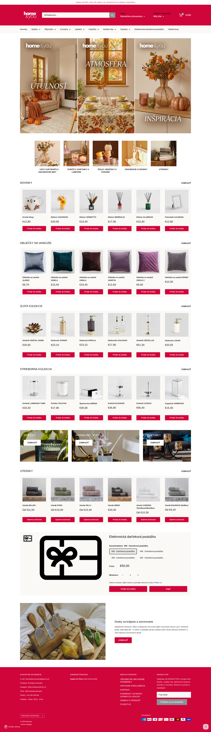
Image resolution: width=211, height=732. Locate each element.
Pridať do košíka (34, 229)
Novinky (23, 29)
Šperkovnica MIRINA (88, 403)
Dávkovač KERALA (87, 340)
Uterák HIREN (114, 505)
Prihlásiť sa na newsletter (171, 702)
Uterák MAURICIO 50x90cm (176, 505)
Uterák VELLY (85, 505)
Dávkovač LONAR (172, 340)
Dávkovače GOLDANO (117, 340)
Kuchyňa (64, 29)
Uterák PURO (56, 505)
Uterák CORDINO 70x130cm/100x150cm (145, 506)
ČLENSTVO (125, 704)
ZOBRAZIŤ (186, 183)
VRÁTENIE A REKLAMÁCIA (132, 686)
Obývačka (49, 29)
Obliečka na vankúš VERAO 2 (144, 278)
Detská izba (108, 29)
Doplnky (124, 29)
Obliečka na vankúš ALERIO (30, 278)
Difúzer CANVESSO (59, 217)
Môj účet (157, 16)
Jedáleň (78, 29)
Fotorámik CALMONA (174, 217)
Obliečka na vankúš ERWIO (176, 277)
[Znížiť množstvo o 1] (122, 575)
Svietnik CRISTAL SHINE (33, 340)
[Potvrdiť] (112, 15)
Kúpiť (168, 589)
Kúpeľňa (92, 29)
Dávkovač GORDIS (59, 340)
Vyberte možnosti (34, 520)
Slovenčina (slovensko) (30, 716)
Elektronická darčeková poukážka (149, 29)
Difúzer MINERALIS (116, 217)
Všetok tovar (173, 29)
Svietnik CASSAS (143, 403)
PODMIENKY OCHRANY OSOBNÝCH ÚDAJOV (131, 695)
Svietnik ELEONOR (116, 403)
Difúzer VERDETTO (87, 217)
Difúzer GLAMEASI (144, 217)
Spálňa (34, 29)
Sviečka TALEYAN (58, 403)
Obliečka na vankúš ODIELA (59, 278)
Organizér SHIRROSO (174, 403)
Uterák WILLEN (29, 505)
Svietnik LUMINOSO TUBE (33, 403)
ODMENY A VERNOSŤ (130, 700)
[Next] (191, 210)
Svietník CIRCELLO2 (145, 340)
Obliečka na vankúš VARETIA (116, 278)
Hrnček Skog (27, 217)
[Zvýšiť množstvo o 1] (138, 575)
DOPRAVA (125, 690)
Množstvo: (113, 575)
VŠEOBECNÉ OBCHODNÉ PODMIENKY (132, 680)
